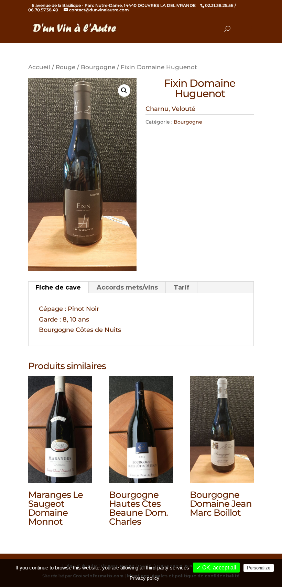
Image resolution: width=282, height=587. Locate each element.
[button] (124, 90)
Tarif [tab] (181, 287)
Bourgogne (98, 67)
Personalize (258, 567)
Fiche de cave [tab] (58, 287)
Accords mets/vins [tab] (127, 287)
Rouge (65, 67)
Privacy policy (144, 578)
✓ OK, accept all (216, 567)
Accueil (39, 67)
